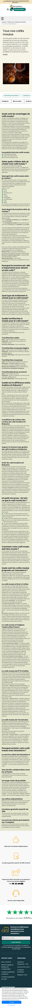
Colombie (27, 579)
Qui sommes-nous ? (23, 967)
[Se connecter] (7, 9)
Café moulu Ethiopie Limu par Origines (12, 656)
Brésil (5, 413)
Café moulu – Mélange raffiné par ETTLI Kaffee (14, 685)
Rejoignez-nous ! (22, 975)
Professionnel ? (19, 9)
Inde (4, 416)
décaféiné (11, 600)
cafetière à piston (7, 353)
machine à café (6, 274)
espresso (11, 487)
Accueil (4, 22)
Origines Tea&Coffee (7, 629)
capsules (4, 140)
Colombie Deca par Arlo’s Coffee (11, 603)
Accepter (11, 1002)
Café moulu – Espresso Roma (10, 698)
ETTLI (13, 673)
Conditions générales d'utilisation (11, 947)
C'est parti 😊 (16, 942)
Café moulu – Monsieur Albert (10, 734)
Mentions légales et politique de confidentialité (7, 967)
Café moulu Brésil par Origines (10, 643)
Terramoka (25, 728)
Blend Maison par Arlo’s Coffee (10, 613)
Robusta (11, 479)
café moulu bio (11, 502)
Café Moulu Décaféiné (11, 95)
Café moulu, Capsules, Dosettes (16, 22)
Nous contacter (6, 962)
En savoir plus (11, 1005)
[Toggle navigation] (2, 18)
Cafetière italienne (14, 363)
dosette (4, 744)
